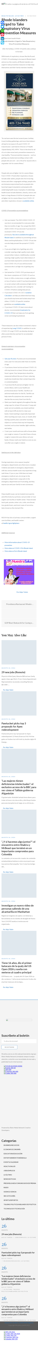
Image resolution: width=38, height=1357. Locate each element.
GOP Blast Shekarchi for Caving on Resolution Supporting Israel (19, 623)
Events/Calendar (11, 1162)
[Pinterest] (2, 35)
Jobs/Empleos (9, 1170)
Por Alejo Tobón (22, 592)
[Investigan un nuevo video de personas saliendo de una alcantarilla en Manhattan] (19, 885)
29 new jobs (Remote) (13, 672)
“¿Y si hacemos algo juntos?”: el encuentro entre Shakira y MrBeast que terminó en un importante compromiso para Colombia (18, 848)
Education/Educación (13, 1154)
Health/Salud (8, 16)
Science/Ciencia (10, 1192)
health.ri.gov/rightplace (11, 523)
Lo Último (19, 16)
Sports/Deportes (11, 1200)
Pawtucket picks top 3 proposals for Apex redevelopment (14, 726)
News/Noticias (10, 1179)
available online (28, 201)
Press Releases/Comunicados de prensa (20, 1183)
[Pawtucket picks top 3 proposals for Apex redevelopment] (19, 703)
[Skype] (2, 43)
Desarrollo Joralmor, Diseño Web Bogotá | (19, 1323)
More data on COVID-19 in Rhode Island (19, 548)
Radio (6, 1187)
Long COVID (17, 328)
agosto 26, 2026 (8, 668)
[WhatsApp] (2, 31)
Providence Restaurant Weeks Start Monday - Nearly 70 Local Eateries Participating (19, 604)
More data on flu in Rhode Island (16, 551)
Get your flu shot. (10, 359)
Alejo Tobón (7, 1237)
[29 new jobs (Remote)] (19, 652)
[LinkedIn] (2, 39)
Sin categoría (9, 1196)
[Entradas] (19, 613)
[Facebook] (10, 592)
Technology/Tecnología (14, 1209)
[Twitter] (14, 592)
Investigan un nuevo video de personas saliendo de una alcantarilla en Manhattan (18, 908)
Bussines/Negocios (11, 1145)
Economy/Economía (12, 1149)
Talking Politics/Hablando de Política (20, 1204)
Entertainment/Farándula (15, 1158)
